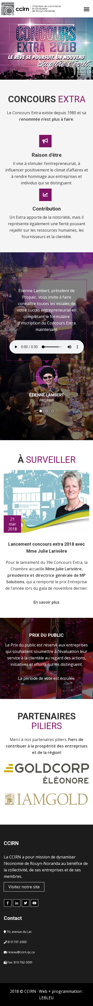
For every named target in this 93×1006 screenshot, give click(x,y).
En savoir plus (46, 602)
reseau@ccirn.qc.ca (21, 952)
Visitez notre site (24, 887)
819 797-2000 (17, 942)
